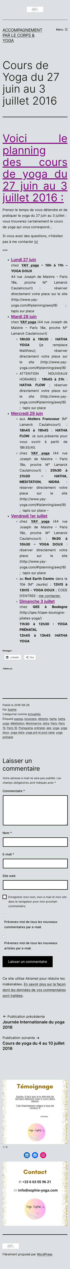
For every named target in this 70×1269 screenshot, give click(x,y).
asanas (18, 718)
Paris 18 (12, 728)
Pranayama (26, 728)
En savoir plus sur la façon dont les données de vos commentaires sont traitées (34, 990)
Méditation (17, 723)
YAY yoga (30, 265)
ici (36, 242)
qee (48, 728)
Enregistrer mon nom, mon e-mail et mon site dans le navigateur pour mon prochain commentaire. (37, 901)
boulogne (30, 718)
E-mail (8, 854)
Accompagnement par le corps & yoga (22, 35)
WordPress (44, 1254)
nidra (46, 723)
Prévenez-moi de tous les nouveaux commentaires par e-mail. (30, 924)
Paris (54, 723)
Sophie (12, 709)
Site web (9, 876)
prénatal (39, 728)
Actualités (34, 714)
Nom (7, 833)
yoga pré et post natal (40, 732)
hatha (53, 718)
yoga (56, 728)
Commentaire (14, 791)
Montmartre (33, 723)
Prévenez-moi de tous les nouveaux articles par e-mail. (30, 945)
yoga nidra (17, 732)
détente (43, 718)
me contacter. (50, 596)
